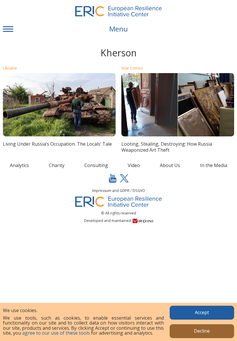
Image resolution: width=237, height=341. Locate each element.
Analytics (19, 165)
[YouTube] (112, 178)
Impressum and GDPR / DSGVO (118, 190)
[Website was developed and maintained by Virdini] (143, 220)
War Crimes (132, 68)
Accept (202, 312)
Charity (56, 165)
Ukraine (10, 68)
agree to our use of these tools (56, 333)
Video (134, 165)
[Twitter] (124, 178)
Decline (202, 331)
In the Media (213, 165)
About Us (170, 165)
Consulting (96, 165)
